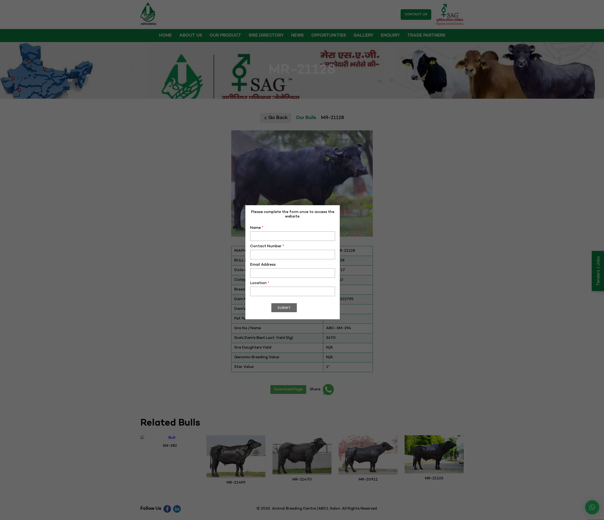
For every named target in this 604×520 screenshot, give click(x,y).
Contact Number (267, 246)
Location (259, 283)
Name (256, 228)
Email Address (263, 265)
